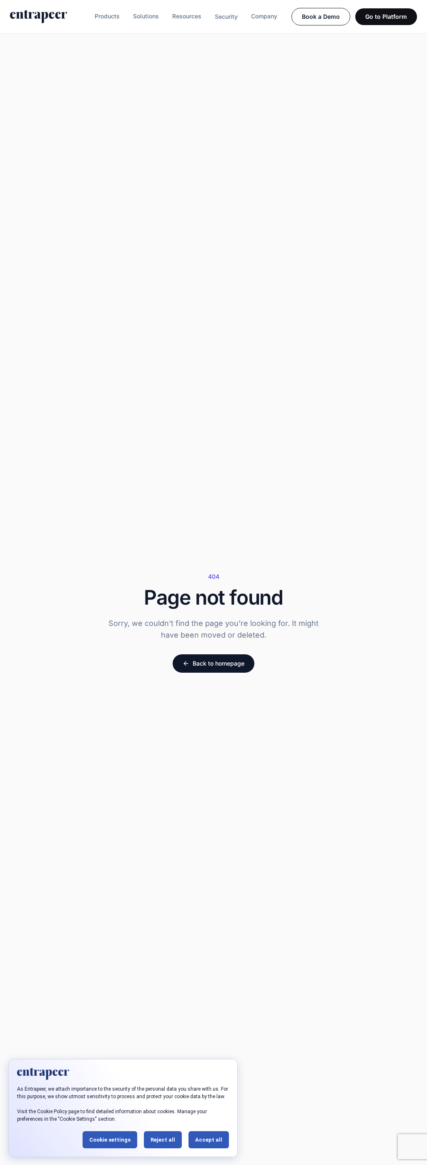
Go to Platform (386, 16)
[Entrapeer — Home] (38, 16)
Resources (186, 16)
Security (226, 16)
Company (264, 16)
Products (107, 16)
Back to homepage (218, 663)
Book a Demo (321, 16)
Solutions (146, 16)
